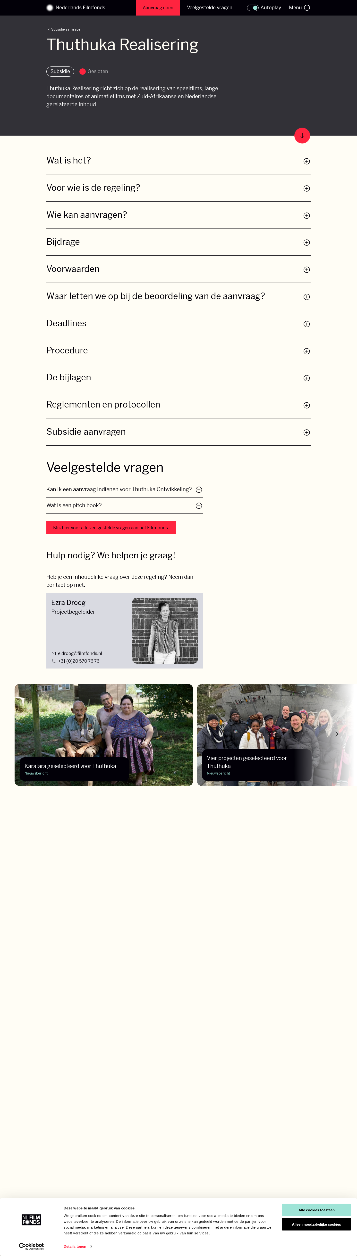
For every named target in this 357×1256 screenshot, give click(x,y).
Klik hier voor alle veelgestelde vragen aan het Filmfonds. (111, 527)
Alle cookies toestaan (316, 1210)
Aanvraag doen (158, 7)
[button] (178, 164)
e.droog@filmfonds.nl (80, 653)
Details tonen (75, 1246)
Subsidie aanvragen (64, 29)
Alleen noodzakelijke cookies (316, 1224)
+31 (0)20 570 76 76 (78, 661)
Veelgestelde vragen (209, 8)
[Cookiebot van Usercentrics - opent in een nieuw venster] (31, 1246)
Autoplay (271, 7)
